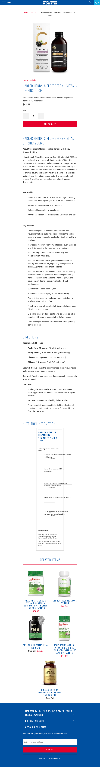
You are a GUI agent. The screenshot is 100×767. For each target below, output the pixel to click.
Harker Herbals (29, 80)
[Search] (91, 2)
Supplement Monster (52, 758)
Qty (24, 110)
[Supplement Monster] (50, 2)
